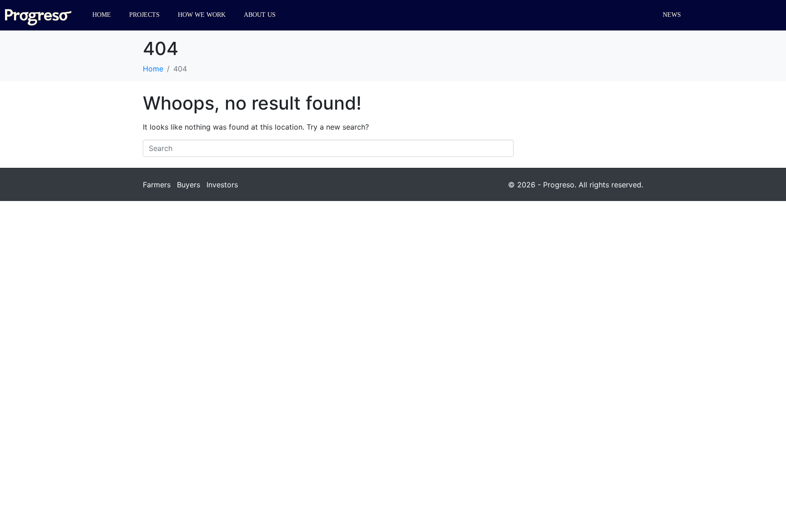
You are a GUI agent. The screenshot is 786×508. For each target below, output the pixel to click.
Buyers (188, 184)
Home (101, 14)
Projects (144, 14)
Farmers (157, 184)
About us (260, 14)
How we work (202, 14)
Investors (222, 184)
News (672, 14)
